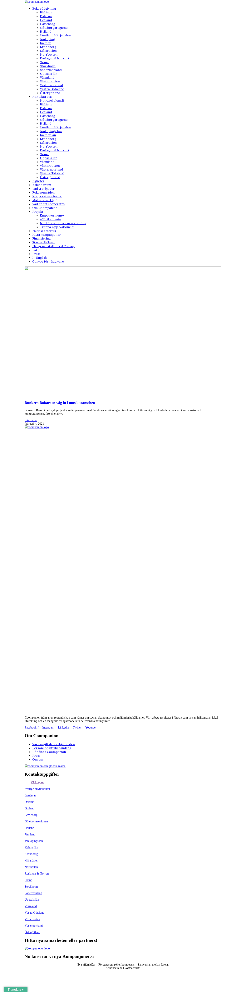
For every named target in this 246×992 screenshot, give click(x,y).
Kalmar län (48, 135)
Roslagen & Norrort (54, 58)
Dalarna (46, 16)
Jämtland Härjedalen (55, 35)
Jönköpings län (51, 131)
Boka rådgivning (44, 8)
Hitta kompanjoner (46, 234)
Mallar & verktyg (44, 200)
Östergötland (50, 93)
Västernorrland (51, 85)
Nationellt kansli (52, 100)
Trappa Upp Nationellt (57, 227)
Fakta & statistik (44, 231)
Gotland (46, 20)
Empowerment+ (52, 215)
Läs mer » (31, 420)
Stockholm (48, 66)
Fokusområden (43, 192)
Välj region (37, 782)
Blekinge (46, 12)
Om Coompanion (44, 208)
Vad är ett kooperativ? (48, 204)
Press (36, 254)
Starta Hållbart (43, 242)
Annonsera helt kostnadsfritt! (123, 968)
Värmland (47, 77)
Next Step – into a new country (63, 223)
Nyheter (38, 181)
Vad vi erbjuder (43, 188)
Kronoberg (48, 47)
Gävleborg (47, 24)
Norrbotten (48, 54)
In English (39, 257)
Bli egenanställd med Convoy (53, 246)
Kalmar (45, 43)
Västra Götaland (52, 89)
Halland (45, 31)
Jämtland (30, 834)
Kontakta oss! (42, 96)
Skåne (44, 62)
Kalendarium (41, 185)
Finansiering (41, 238)
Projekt (37, 211)
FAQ (35, 250)
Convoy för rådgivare (48, 261)
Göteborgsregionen (54, 28)
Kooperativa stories (47, 196)
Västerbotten (50, 81)
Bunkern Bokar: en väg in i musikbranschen (60, 403)
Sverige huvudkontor (37, 788)
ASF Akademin (50, 219)
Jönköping (47, 39)
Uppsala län (48, 73)
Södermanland (51, 70)
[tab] (123, 782)
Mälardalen (48, 51)
